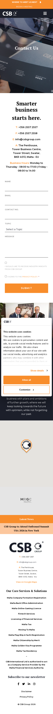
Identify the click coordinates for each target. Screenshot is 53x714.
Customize (24, 389)
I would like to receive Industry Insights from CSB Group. (26, 267)
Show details (37, 370)
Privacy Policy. (30, 277)
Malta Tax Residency (26, 651)
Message (9, 236)
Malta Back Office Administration (26, 603)
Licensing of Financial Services (26, 619)
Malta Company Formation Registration (26, 598)
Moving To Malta (26, 630)
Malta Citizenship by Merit (26, 640)
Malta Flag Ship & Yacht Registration (27, 635)
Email (8, 195)
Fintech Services (26, 614)
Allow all (26, 380)
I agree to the (23, 277)
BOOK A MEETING (24, 6)
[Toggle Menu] (45, 13)
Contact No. (12, 209)
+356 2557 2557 (27, 557)
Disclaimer (26, 691)
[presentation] (6, 501)
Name (8, 181)
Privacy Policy (26, 697)
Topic (8, 223)
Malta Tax (26, 624)
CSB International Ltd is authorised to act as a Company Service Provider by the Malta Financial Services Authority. (26, 665)
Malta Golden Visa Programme (26, 646)
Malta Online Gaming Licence (26, 608)
